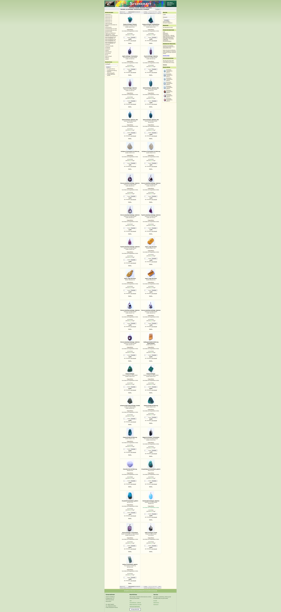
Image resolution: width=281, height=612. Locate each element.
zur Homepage (129, 9)
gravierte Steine (108, 31)
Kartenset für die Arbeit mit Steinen (111, 25)
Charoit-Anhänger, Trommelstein (130, 532)
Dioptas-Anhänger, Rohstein (130, 24)
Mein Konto (149, 7)
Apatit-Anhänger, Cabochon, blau (151, 88)
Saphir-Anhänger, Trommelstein (130, 56)
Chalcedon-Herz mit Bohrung (130, 469)
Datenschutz (165, 34)
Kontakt (137, 7)
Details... (130, 43)
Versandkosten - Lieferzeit (168, 35)
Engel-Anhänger (108, 23)
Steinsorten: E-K (108, 17)
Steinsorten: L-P (108, 19)
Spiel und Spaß (108, 56)
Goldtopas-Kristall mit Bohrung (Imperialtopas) (151, 342)
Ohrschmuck (108, 53)
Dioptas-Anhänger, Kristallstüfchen (150, 24)
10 (155, 11)
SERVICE (107, 59)
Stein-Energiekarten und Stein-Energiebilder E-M (110, 40)
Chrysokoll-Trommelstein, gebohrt (130, 501)
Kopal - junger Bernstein (151, 246)
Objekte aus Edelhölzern (110, 33)
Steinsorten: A (108, 14)
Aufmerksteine (108, 27)
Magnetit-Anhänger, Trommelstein (151, 437)
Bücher (106, 54)
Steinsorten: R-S (108, 20)
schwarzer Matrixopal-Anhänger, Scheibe (130, 405)
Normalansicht (137, 11)
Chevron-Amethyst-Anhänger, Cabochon (130, 183)
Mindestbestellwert (167, 41)
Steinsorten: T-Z (108, 21)
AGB (164, 32)
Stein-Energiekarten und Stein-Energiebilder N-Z (110, 42)
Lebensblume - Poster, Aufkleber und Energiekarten (111, 35)
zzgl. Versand (133, 40)
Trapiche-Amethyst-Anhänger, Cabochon (151, 215)
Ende (159, 11)
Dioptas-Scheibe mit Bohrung (151, 405)
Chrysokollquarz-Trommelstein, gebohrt (150, 469)
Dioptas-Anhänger (130, 373)
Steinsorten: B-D (108, 16)
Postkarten (107, 44)
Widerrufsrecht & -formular (169, 36)
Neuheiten (132, 7)
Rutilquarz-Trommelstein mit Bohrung (130, 151)
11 (156, 11)
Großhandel (165, 40)
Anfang (145, 11)
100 (130, 13)
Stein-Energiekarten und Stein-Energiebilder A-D (110, 37)
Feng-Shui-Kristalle (109, 46)
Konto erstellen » (166, 21)
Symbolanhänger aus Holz (111, 30)
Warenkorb (142, 7)
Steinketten (107, 49)
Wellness (107, 57)
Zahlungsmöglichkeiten (168, 37)
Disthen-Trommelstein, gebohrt (130, 564)
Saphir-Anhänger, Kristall (151, 532)
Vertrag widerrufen (135, 609)
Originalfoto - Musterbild (168, 39)
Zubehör (107, 50)
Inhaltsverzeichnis (138, 9)
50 (129, 13)
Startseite (123, 9)
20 (128, 13)
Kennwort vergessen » (168, 22)
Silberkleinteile (108, 51)
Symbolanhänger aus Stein (111, 28)
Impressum (165, 33)
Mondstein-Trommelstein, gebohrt (169, 71)
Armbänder (107, 47)
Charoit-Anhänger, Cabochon (151, 56)
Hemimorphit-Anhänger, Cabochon (150, 501)
